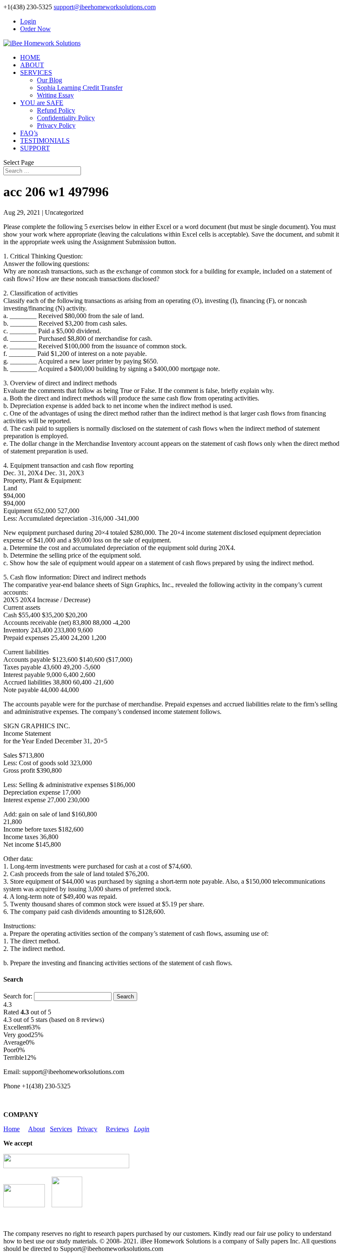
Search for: (17, 996)
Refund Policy (56, 110)
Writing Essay (55, 95)
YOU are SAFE (41, 102)
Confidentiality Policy (66, 117)
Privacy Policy (56, 125)
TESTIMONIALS (45, 140)
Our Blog (49, 80)
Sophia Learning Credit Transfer (79, 87)
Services (61, 1128)
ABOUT (32, 64)
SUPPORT (35, 148)
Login (28, 21)
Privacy (87, 1128)
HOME (30, 57)
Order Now (35, 28)
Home (11, 1128)
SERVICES (36, 72)
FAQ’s (29, 133)
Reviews (117, 1128)
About (36, 1128)
